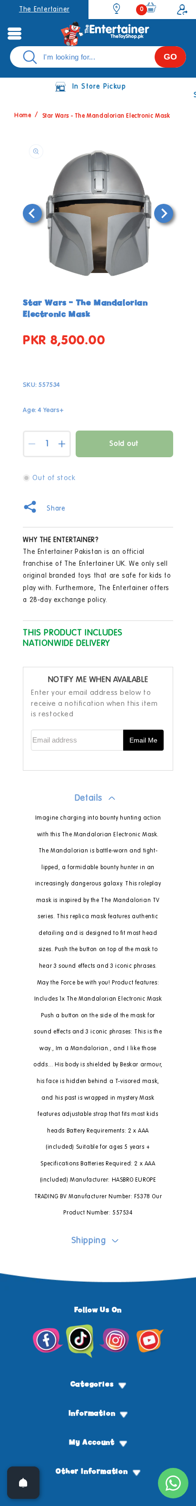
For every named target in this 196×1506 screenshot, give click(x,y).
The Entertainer (44, 9)
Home (22, 116)
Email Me (143, 740)
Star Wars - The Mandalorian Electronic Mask (106, 116)
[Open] (23, 1482)
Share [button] (56, 508)
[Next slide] (163, 213)
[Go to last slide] (32, 213)
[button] (14, 33)
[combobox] (98, 57)
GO (170, 56)
